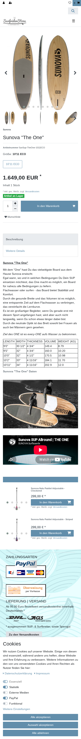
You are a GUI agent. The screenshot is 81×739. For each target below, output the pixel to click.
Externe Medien (19, 692)
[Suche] (73, 10)
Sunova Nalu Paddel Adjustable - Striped (52, 519)
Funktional (15, 703)
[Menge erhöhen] (15, 203)
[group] (17, 499)
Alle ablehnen (40, 732)
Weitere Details (15, 250)
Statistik (14, 687)
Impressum (43, 673)
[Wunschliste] (70, 3)
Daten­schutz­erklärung (19, 673)
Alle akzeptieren (41, 717)
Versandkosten (31, 191)
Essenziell (15, 681)
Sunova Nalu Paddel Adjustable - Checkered (48, 489)
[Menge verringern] (15, 209)
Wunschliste (13, 217)
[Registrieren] (10, 3)
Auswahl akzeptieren (40, 724)
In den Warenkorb (48, 206)
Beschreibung (14, 239)
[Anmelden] (4, 3)
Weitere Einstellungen (16, 709)
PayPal (13, 698)
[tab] (40, 239)
